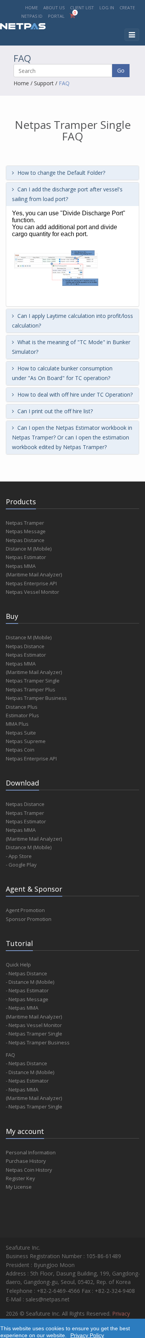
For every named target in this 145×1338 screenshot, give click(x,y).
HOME (31, 7)
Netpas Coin (20, 749)
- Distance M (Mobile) (30, 981)
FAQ (64, 83)
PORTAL (57, 16)
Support (44, 83)
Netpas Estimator (26, 557)
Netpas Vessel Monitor (32, 591)
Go (121, 70)
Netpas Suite (21, 732)
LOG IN (106, 7)
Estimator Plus (22, 715)
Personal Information (31, 1152)
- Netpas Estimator (27, 990)
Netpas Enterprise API (31, 583)
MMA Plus (17, 723)
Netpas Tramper (25, 522)
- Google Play (21, 864)
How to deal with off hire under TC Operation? (74, 394)
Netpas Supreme (26, 741)
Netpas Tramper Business (36, 697)
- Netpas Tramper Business (38, 1042)
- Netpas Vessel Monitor (34, 1025)
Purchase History (26, 1160)
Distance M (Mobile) (28, 548)
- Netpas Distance (26, 973)
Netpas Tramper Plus (30, 689)
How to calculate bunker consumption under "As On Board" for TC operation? (62, 373)
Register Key (20, 1178)
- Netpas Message (27, 999)
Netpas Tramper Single (33, 680)
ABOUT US (54, 7)
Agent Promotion (25, 910)
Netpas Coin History (29, 1169)
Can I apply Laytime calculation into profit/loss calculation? (72, 320)
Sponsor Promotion (28, 919)
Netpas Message (26, 531)
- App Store (19, 856)
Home (21, 83)
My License (19, 1186)
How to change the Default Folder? (60, 172)
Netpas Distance (25, 540)
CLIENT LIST (82, 7)
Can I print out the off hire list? (54, 411)
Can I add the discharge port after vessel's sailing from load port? (67, 194)
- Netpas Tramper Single (34, 1033)
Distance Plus (22, 706)
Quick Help (18, 964)
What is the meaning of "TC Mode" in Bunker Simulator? (71, 346)
